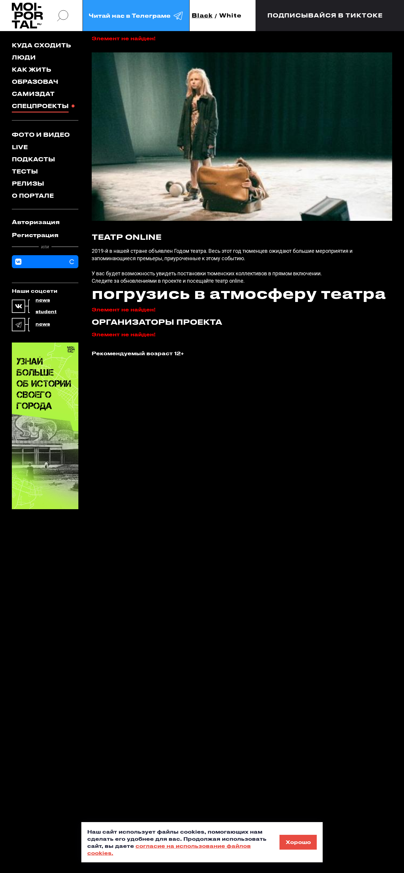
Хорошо (298, 842)
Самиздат (33, 93)
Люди (24, 57)
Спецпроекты (40, 105)
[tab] (45, 222)
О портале (33, 195)
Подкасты (33, 159)
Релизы (28, 183)
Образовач (35, 81)
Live (20, 147)
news (42, 300)
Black (202, 15)
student (45, 311)
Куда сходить (41, 45)
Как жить (31, 69)
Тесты (25, 171)
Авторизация (36, 221)
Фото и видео (41, 134)
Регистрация (35, 234)
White (230, 15)
